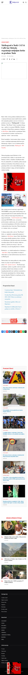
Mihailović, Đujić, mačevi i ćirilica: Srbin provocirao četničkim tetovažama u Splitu (15, 537)
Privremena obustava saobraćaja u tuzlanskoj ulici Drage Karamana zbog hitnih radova (13, 455)
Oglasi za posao (4, 600)
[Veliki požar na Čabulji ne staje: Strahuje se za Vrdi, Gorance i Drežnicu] (14, 550)
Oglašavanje (3, 658)
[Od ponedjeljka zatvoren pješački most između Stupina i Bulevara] (14, 400)
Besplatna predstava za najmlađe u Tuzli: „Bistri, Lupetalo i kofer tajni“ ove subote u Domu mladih (13, 502)
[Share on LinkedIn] (14, 59)
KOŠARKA (3, 625)
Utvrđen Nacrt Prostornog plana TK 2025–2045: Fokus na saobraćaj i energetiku (14, 297)
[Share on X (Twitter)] (9, 59)
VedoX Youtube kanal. (17, 218)
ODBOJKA (3, 632)
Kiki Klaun (6, 131)
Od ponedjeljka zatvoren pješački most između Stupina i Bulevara (13, 410)
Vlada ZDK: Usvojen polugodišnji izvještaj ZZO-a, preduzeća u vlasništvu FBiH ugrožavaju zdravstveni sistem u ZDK (14, 479)
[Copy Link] (12, 59)
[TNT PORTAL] (14, 2)
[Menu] (2, 2)
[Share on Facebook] (7, 59)
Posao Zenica (4, 611)
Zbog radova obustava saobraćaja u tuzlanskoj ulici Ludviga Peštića (13, 388)
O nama (3, 648)
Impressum (3, 651)
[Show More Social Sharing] (17, 59)
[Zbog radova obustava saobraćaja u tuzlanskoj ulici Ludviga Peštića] (14, 377)
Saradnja (3, 655)
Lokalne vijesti (5, 42)
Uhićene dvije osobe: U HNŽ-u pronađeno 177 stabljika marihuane (14, 581)
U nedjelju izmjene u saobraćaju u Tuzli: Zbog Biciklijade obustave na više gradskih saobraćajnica (13, 433)
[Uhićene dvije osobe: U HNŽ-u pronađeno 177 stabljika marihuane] (14, 572)
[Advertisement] (14, 21)
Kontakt (3, 653)
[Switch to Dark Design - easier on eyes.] (26, 2)
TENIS (2, 623)
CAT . (11, 264)
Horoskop (3, 607)
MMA (2, 639)
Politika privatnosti (5, 662)
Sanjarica (3, 604)
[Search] (23, 2)
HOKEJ (3, 630)
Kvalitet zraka (4, 609)
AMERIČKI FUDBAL (6, 634)
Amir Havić (5, 252)
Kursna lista (3, 602)
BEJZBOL (3, 637)
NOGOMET (3, 621)
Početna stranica (4, 38)
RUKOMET (3, 628)
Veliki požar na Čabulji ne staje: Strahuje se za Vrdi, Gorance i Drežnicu (15, 559)
